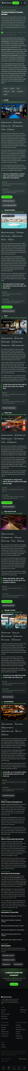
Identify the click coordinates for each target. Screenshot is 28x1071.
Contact (3, 1044)
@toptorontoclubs (23, 1058)
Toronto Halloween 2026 (9, 205)
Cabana (12, 88)
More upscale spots (8, 696)
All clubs (3, 1012)
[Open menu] (25, 2)
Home (2, 7)
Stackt (5, 94)
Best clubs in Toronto (8, 955)
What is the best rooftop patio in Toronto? (11, 916)
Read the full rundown (8, 201)
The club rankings (5, 1014)
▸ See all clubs (14, 984)
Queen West (19, 1027)
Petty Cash (6, 91)
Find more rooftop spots (9, 408)
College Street (19, 1038)
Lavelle (5, 88)
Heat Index (3, 1009)
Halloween (3, 1027)
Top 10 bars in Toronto (8, 959)
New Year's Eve (5, 1025)
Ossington (18, 1031)
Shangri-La (20, 91)
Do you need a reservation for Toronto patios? (12, 930)
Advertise (3, 1047)
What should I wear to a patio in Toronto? (11, 939)
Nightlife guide (23, 1009)
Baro (13, 91)
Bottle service (6, 964)
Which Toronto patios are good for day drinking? (11, 934)
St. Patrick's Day (5, 1033)
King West (18, 1025)
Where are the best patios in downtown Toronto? (11, 920)
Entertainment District (20, 1029)
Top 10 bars (23, 1012)
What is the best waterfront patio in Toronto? (12, 925)
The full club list (18, 964)
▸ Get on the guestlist (6, 196)
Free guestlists (4, 1018)
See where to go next (8, 795)
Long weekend (4, 1036)
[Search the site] (21, 3)
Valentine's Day (4, 1031)
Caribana (3, 1029)
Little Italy (18, 1033)
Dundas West (19, 1036)
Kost (18, 88)
